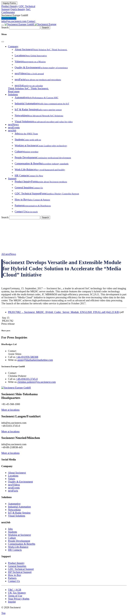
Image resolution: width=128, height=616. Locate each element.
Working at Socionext (19, 534)
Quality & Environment (20, 481)
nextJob (12, 130)
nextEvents (14, 127)
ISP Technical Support (20, 572)
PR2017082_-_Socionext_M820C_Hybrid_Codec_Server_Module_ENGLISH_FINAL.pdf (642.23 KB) (64, 312)
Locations (13, 475)
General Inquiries (17, 566)
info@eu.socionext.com (14, 21)
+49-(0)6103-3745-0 (27, 379)
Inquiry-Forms (9, 3)
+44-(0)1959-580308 (27, 357)
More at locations (10, 409)
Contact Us (14, 581)
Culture (12, 537)
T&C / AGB (14, 589)
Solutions (13, 94)
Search (4, 27)
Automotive (14, 503)
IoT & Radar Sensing (19, 512)
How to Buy (14, 575)
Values (11, 478)
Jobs (10, 528)
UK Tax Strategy (17, 592)
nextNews (13, 124)
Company (13, 46)
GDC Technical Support (21, 569)
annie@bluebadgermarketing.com (35, 360)
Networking (14, 509)
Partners (12, 578)
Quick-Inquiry (17, 9)
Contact (31, 21)
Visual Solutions (16, 515)
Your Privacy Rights (18, 598)
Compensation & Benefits (21, 543)
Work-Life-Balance (18, 546)
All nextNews (8, 254)
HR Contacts (15, 549)
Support (12, 178)
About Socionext (17, 472)
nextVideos (14, 484)
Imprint (12, 601)
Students (12, 531)
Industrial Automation (19, 506)
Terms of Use (15, 595)
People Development (19, 540)
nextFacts (13, 490)
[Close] (2, 41)
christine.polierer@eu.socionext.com (36, 382)
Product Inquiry (9, 6)
